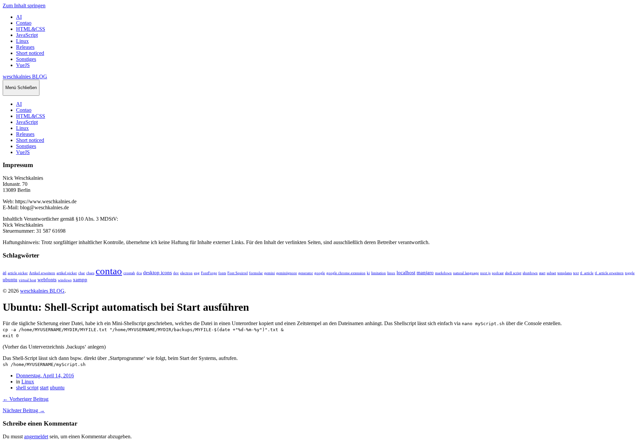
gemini (269, 273)
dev (176, 273)
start (542, 273)
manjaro (425, 272)
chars (90, 273)
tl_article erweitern (609, 273)
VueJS (23, 65)
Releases (25, 47)
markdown (443, 273)
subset (551, 273)
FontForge (209, 273)
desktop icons (157, 272)
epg (197, 273)
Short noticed (30, 53)
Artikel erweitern (42, 273)
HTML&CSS (30, 29)
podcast (498, 273)
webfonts (47, 279)
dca (139, 273)
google (319, 273)
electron (186, 273)
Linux (22, 41)
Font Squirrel (237, 273)
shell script (513, 273)
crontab (129, 273)
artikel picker (67, 273)
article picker (18, 273)
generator (305, 273)
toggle (630, 273)
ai (4, 272)
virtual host (27, 280)
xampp (80, 279)
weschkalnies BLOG (25, 76)
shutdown (530, 273)
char (81, 273)
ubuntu (10, 279)
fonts (222, 273)
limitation (378, 273)
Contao (23, 23)
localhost (406, 272)
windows (65, 280)
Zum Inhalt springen (24, 5)
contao (109, 271)
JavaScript (27, 35)
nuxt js (485, 273)
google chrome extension (345, 273)
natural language (466, 273)
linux (391, 273)
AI (19, 17)
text (576, 273)
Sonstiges (26, 59)
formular (256, 273)
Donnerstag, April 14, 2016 (45, 375)
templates (564, 273)
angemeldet (36, 436)
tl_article (587, 273)
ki (368, 273)
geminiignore (286, 273)
